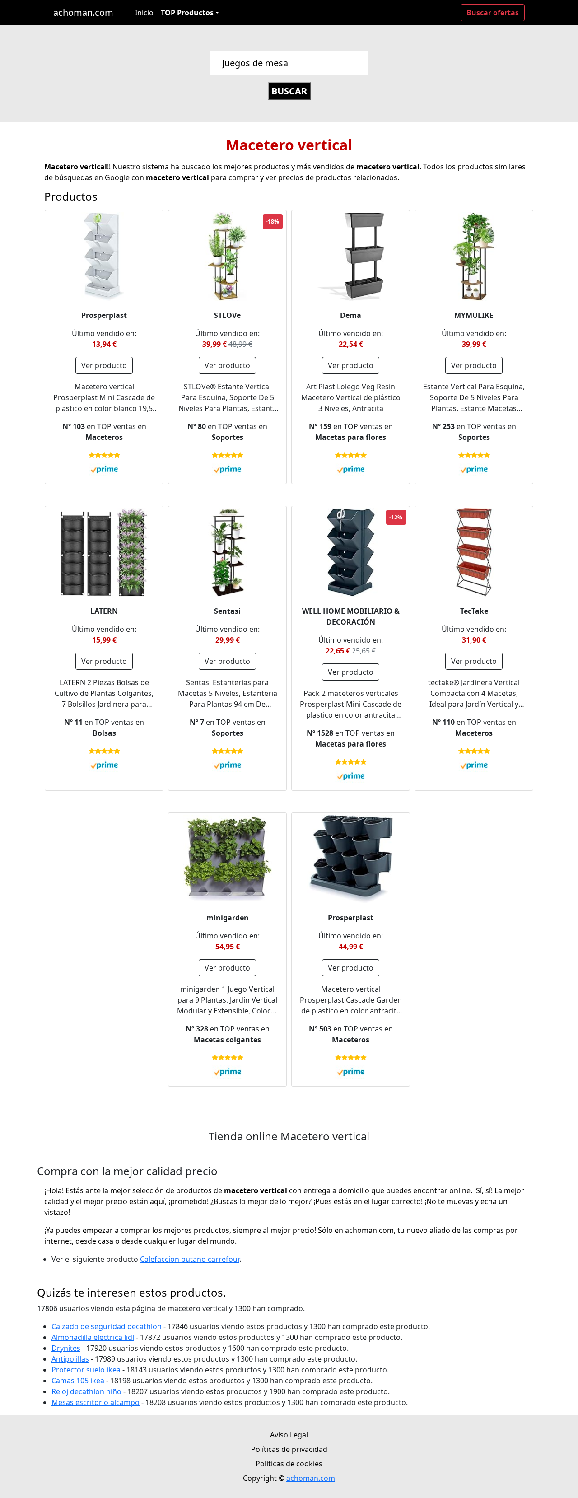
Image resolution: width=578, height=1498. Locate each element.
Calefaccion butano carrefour (189, 1259)
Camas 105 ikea (77, 1381)
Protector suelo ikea (86, 1370)
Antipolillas (70, 1359)
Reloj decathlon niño (86, 1391)
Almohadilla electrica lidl (92, 1337)
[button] (190, 13)
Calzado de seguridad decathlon (106, 1326)
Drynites (65, 1348)
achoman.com (83, 12)
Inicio (144, 13)
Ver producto (104, 365)
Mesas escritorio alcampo (95, 1402)
